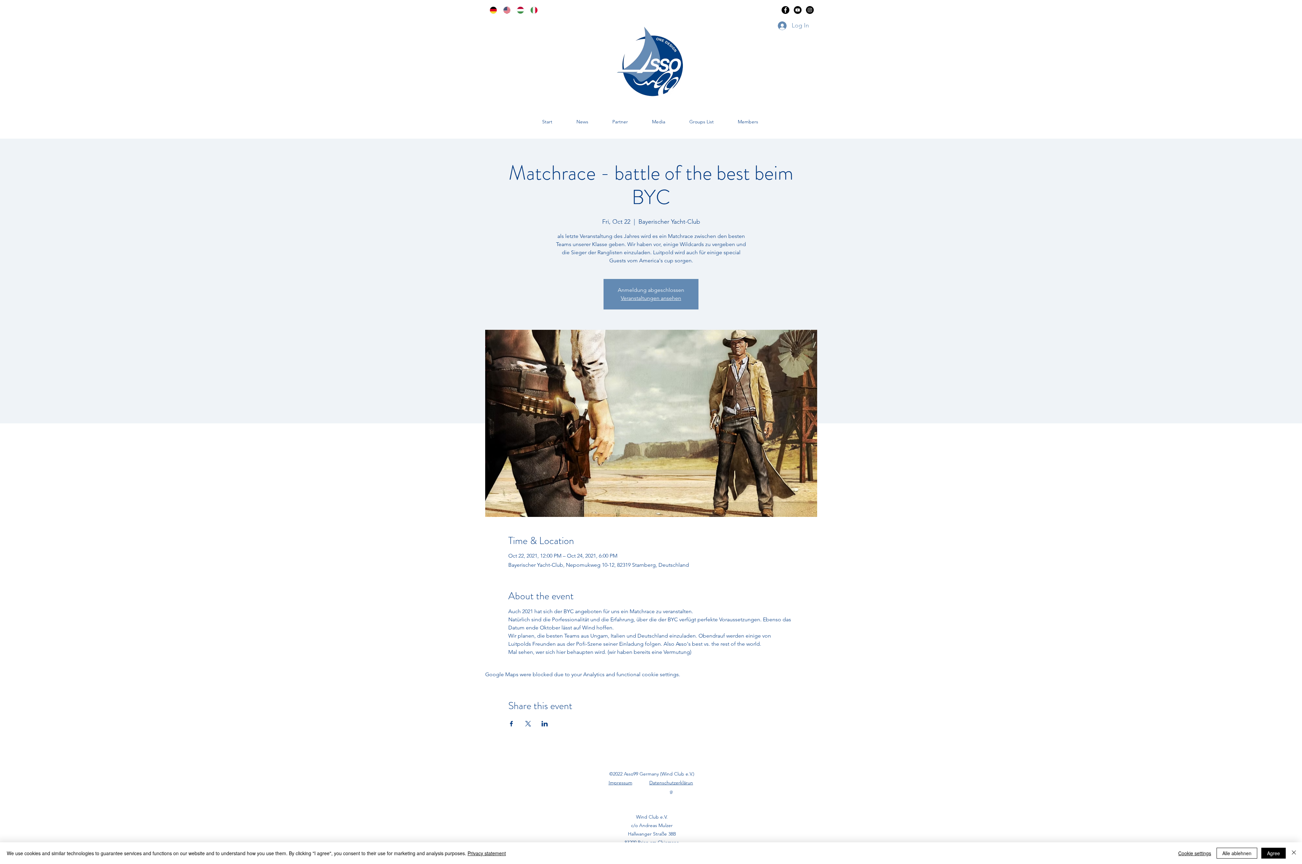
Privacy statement (487, 853)
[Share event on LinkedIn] (544, 723)
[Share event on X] (528, 723)
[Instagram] (810, 10)
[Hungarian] (518, 10)
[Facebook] (785, 10)
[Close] (1294, 853)
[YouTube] (798, 10)
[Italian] (532, 10)
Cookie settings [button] (1194, 853)
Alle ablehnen (1236, 853)
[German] (491, 10)
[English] (505, 10)
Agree (1273, 853)
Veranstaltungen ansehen (651, 298)
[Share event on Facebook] (511, 723)
